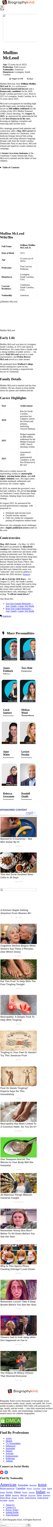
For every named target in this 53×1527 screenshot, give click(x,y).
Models (9, 1441)
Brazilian (33, 1485)
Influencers (11, 1446)
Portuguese (46, 1495)
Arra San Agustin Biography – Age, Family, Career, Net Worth (20, 604)
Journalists (10, 1448)
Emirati (2, 1492)
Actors (9, 1438)
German (32, 1492)
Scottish (21, 1498)
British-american (7, 1488)
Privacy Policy (12, 1510)
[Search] (29, 1525)
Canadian (20, 1488)
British (42, 1485)
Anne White (6, 753)
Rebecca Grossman (8, 795)
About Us (10, 1505)
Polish (39, 1495)
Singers (9, 1451)
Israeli (2, 1495)
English (9, 1492)
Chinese (29, 1488)
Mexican (23, 1495)
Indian (40, 1492)
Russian (14, 1498)
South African (30, 1498)
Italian (8, 1495)
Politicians (10, 1458)
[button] (2, 10)
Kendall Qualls (25, 795)
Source (26, 574)
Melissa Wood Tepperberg (27, 712)
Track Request (12, 1515)
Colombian (36, 1488)
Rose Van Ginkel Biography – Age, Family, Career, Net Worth (20, 609)
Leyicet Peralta (25, 753)
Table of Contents (10, 167)
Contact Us (11, 1507)
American (6, 616)
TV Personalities (13, 1443)
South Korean (42, 1498)
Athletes (9, 1461)
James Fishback (8, 669)
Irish (48, 1492)
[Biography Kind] (18, 4)
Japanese (15, 1495)
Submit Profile (12, 1512)
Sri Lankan (3, 1500)
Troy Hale (26, 667)
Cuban (44, 1488)
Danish (49, 1488)
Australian (23, 1485)
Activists (9, 1453)
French (24, 1492)
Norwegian (31, 1495)
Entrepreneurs (12, 1456)
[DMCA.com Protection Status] (10, 1426)
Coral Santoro (7, 711)
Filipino (17, 1492)
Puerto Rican (5, 1498)
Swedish (11, 1500)
